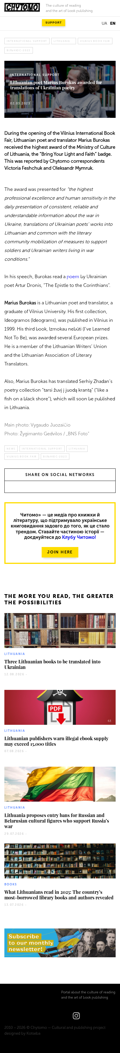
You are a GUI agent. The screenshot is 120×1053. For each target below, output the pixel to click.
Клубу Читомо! (79, 537)
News (11, 448)
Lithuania (62, 41)
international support (27, 41)
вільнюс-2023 (19, 50)
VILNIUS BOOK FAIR (95, 41)
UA (104, 23)
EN (113, 23)
